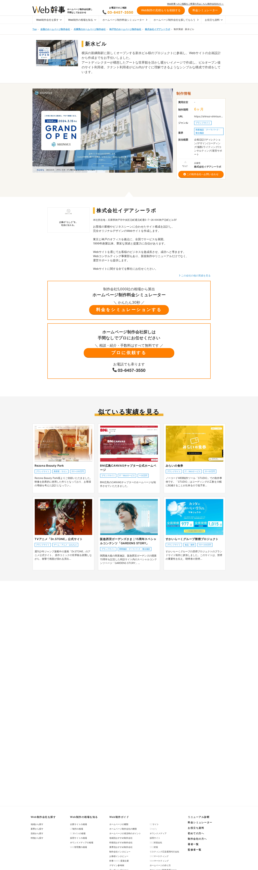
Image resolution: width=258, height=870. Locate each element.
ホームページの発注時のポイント (125, 833)
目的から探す (37, 833)
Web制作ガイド (119, 816)
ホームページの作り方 (160, 865)
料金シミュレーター (200, 822)
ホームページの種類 (118, 824)
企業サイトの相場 (78, 824)
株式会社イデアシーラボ (157, 29)
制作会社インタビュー (119, 851)
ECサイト (154, 824)
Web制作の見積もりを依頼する (161, 10)
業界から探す (37, 829)
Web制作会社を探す (47, 19)
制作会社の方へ (197, 838)
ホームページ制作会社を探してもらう (174, 19)
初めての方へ (196, 833)
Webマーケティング (159, 860)
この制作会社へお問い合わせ (202, 174)
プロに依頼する (129, 352)
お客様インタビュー (118, 856)
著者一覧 (193, 844)
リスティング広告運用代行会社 (164, 851)
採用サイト (155, 838)
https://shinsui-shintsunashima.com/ (209, 116)
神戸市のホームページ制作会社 (125, 29)
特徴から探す (37, 838)
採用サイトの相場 (78, 838)
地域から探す (37, 824)
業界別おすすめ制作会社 (121, 847)
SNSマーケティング (159, 856)
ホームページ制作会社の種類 (123, 829)
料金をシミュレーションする (129, 309)
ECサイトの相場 (77, 833)
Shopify (153, 829)
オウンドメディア (158, 833)
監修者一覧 (194, 849)
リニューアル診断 (199, 816)
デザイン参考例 (116, 865)
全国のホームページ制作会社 (55, 29)
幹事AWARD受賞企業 (119, 860)
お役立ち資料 (212, 19)
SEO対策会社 (156, 842)
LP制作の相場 (76, 829)
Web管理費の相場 (78, 847)
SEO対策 (154, 847)
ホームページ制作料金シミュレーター (123, 19)
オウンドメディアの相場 (81, 842)
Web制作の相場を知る (80, 19)
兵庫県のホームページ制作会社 (90, 29)
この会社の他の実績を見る (195, 275)
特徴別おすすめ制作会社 (121, 842)
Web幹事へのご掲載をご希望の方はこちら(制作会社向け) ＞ (195, 3)
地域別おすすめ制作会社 (121, 838)
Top (34, 29)
